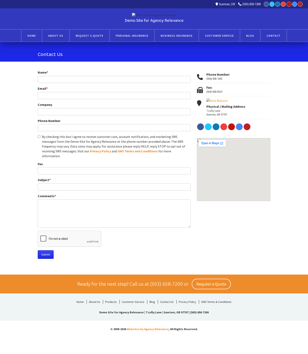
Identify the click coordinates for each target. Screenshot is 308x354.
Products (111, 302)
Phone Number (49, 121)
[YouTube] (283, 4)
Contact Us (167, 302)
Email (43, 88)
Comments (47, 196)
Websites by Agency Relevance (148, 329)
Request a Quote (211, 284)
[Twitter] (271, 4)
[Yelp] (288, 4)
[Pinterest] (300, 4)
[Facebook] (266, 4)
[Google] (294, 4)
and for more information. (113, 146)
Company (45, 104)
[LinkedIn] (277, 4)
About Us (94, 302)
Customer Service (133, 302)
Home (80, 302)
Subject (44, 180)
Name (43, 72)
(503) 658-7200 (251, 4)
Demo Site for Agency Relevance (154, 20)
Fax (40, 164)
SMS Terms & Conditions (216, 302)
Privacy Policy (100, 151)
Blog (152, 302)
